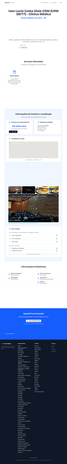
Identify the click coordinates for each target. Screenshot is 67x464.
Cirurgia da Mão (21, 439)
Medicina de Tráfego (22, 446)
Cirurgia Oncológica (22, 412)
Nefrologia (20, 395)
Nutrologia (20, 432)
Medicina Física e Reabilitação (24, 421)
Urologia (19, 382)
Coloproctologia (21, 417)
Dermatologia (21, 406)
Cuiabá (36, 388)
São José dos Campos (39, 391)
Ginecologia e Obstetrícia (23, 356)
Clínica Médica (21, 352)
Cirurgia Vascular (21, 390)
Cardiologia (20, 371)
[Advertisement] (33, 30)
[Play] (42, 190)
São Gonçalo (37, 386)
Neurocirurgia (21, 373)
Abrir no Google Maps (16, 235)
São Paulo (37, 346)
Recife (36, 362)
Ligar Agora (14, 131)
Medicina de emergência (23, 443)
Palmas (36, 378)
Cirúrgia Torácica (21, 424)
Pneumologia (20, 401)
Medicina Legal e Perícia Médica (25, 450)
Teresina (36, 371)
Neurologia (20, 410)
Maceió (36, 369)
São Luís (36, 367)
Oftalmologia (20, 350)
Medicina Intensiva (22, 434)
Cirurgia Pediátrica (22, 426)
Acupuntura (20, 399)
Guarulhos (37, 384)
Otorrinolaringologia (22, 365)
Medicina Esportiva (22, 435)
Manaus (36, 356)
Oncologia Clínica (21, 381)
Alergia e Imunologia (22, 415)
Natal (36, 373)
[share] (56, 195)
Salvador (36, 360)
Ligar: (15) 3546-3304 (34, 321)
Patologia (20, 384)
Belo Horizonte (38, 349)
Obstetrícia (20, 452)
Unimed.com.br (11, 333)
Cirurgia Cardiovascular (23, 404)
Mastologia (20, 397)
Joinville (36, 389)
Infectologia (20, 354)
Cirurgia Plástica (21, 419)
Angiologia (20, 391)
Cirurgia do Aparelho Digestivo (24, 388)
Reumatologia (21, 386)
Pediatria (20, 358)
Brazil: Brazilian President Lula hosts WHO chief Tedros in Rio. (29, 196)
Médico (19, 346)
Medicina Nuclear (21, 441)
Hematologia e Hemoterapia (24, 428)
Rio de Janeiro (37, 347)
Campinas (37, 366)
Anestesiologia (21, 377)
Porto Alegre (37, 358)
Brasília (36, 351)
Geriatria (20, 423)
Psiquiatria (20, 413)
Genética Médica (21, 448)
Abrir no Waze (15, 241)
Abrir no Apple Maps (16, 238)
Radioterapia (20, 430)
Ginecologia (20, 437)
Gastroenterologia (21, 379)
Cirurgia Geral (21, 360)
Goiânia (36, 364)
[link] (10, 196)
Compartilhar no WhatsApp (18, 248)
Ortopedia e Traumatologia (23, 366)
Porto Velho (37, 375)
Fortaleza (37, 355)
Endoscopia (20, 393)
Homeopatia (20, 408)
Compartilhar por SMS (17, 250)
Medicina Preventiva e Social (24, 445)
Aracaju (36, 380)
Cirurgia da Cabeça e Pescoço (24, 402)
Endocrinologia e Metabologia (24, 375)
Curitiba (36, 353)
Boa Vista (37, 377)
